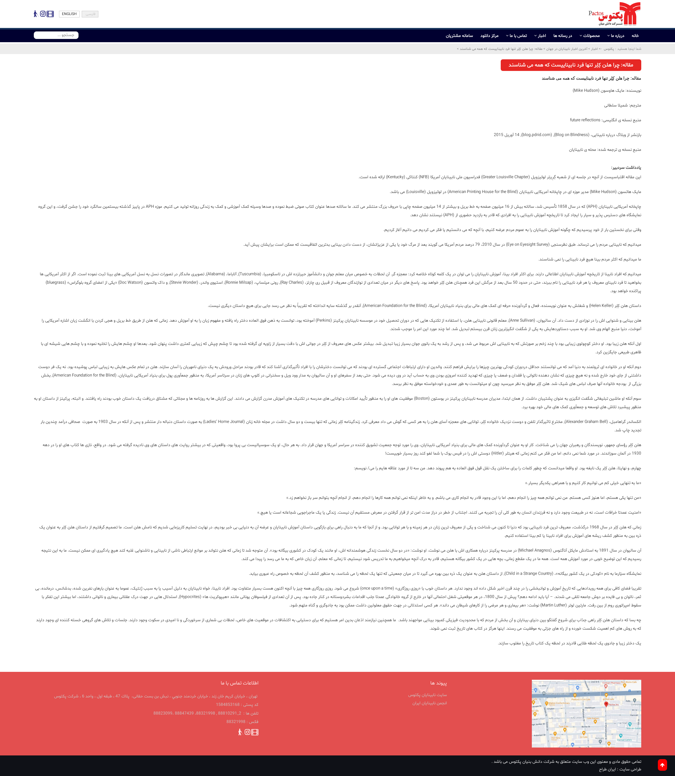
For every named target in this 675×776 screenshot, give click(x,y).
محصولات (591, 36)
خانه (635, 36)
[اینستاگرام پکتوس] (43, 15)
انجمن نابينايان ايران (429, 703)
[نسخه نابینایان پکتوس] (36, 15)
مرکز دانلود (489, 36)
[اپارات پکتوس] (50, 15)
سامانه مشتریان (459, 36)
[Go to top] (662, 765)
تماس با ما (518, 36)
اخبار (542, 36)
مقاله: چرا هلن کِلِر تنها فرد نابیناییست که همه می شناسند (500, 49)
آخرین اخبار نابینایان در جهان (566, 49)
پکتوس (609, 49)
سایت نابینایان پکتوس (427, 695)
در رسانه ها (562, 36)
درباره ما (617, 36)
